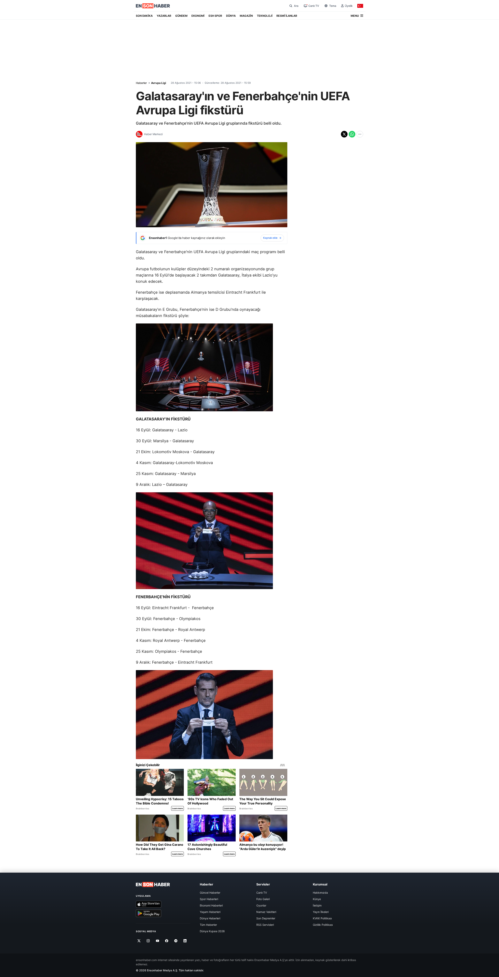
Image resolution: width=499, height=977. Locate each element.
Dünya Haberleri (210, 918)
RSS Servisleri (265, 924)
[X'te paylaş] (344, 134)
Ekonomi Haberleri (211, 905)
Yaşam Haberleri (210, 912)
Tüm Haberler (208, 924)
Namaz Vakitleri (266, 912)
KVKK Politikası (322, 918)
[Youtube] (157, 940)
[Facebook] (167, 940)
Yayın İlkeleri (321, 912)
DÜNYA (231, 15)
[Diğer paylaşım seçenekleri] (360, 134)
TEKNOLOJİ (265, 15)
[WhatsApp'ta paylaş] (352, 134)
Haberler (141, 83)
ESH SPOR (215, 15)
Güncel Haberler (210, 892)
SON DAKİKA (144, 15)
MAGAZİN (246, 15)
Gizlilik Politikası (323, 924)
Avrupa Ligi (158, 83)
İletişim (317, 905)
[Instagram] (148, 940)
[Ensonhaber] (153, 5)
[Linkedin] (185, 940)
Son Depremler (265, 918)
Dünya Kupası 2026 (212, 931)
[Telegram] (176, 940)
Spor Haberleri (209, 899)
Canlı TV (261, 892)
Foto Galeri (263, 899)
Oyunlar (261, 905)
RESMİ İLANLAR (286, 15)
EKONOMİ (197, 15)
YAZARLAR (164, 15)
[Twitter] (139, 940)
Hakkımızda (320, 892)
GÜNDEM (181, 15)
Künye (317, 899)
